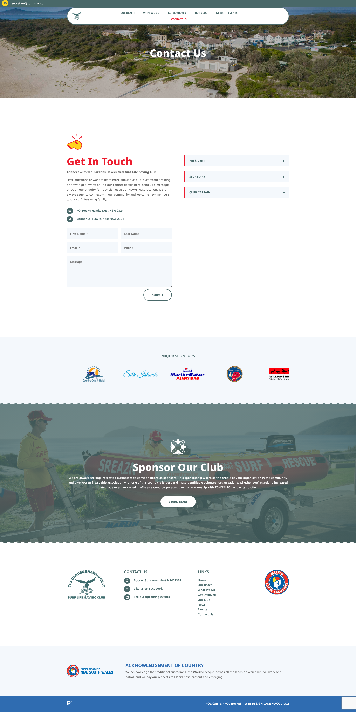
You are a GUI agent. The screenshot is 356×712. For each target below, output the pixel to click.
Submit (157, 295)
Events (233, 13)
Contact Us (179, 19)
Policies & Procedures (223, 703)
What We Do (151, 13)
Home (202, 580)
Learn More (178, 502)
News (220, 13)
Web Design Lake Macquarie (267, 703)
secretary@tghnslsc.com (29, 3)
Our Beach (127, 13)
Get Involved (177, 13)
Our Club (201, 13)
